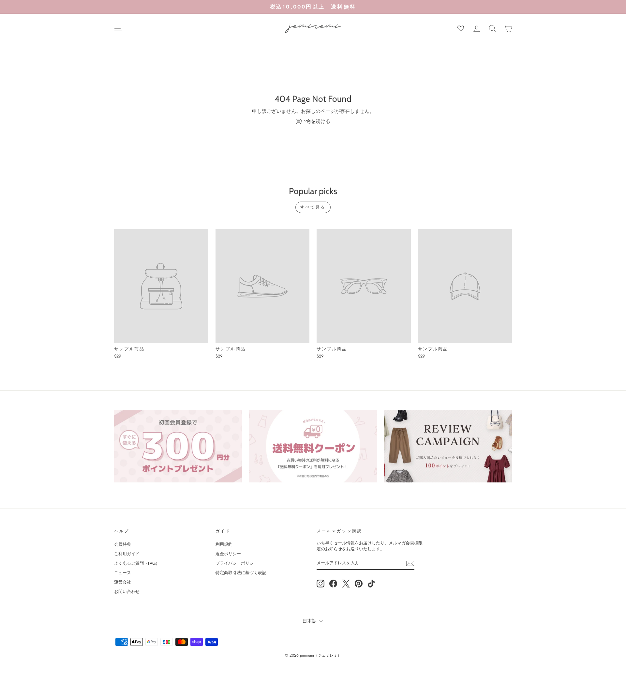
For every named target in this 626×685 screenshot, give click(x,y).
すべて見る (313, 207)
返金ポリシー (228, 554)
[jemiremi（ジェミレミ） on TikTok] (371, 583)
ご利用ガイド (127, 554)
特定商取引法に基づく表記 (241, 573)
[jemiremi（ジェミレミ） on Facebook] (333, 583)
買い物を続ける (313, 121)
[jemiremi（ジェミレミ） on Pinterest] (359, 583)
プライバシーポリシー (237, 563)
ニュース (122, 573)
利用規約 (224, 544)
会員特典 (122, 544)
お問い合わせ (127, 591)
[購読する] (410, 563)
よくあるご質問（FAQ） (137, 563)
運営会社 (122, 582)
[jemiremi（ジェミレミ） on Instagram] (320, 583)
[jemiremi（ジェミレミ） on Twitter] (346, 583)
